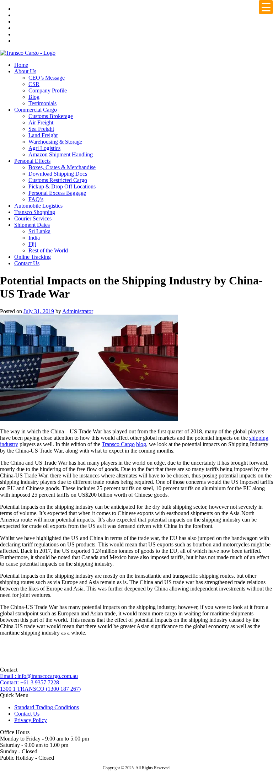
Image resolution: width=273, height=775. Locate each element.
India (34, 238)
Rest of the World (48, 250)
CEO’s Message (46, 78)
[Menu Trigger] (266, 7)
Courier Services (33, 218)
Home (21, 65)
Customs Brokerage (50, 116)
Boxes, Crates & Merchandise (62, 167)
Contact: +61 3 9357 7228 (29, 682)
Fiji (32, 244)
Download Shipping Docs (57, 174)
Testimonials (42, 103)
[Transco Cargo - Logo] (27, 53)
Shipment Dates (32, 225)
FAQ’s (35, 199)
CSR (33, 84)
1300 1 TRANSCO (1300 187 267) (40, 689)
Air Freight (40, 122)
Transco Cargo (118, 444)
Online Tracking (32, 257)
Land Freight (43, 135)
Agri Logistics (44, 148)
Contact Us (26, 263)
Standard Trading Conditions (46, 707)
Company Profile (47, 90)
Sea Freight (41, 129)
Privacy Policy (30, 720)
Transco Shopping (34, 212)
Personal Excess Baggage (57, 193)
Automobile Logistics (38, 206)
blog (141, 444)
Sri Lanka (39, 231)
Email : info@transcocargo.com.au (39, 676)
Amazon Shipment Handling (60, 154)
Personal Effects (32, 161)
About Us (25, 71)
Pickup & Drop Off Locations (62, 186)
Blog (33, 97)
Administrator (77, 311)
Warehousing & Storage (55, 142)
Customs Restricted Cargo (57, 180)
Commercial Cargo (35, 110)
